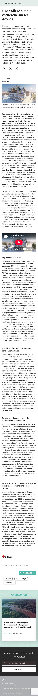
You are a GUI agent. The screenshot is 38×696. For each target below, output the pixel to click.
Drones (8, 578)
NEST (31, 208)
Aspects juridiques (8, 693)
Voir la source (26, 573)
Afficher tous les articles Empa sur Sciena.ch (16, 565)
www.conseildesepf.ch (9, 686)
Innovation (9, 582)
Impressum (19, 693)
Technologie (21, 578)
